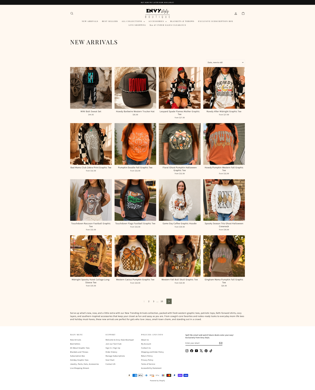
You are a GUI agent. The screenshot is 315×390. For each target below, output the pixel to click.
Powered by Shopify (157, 381)
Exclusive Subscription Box (215, 21)
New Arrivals (90, 21)
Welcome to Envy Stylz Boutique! (120, 340)
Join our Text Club (113, 344)
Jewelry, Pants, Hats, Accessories (84, 364)
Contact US (110, 364)
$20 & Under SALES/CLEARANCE (168, 25)
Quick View (91, 106)
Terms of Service (148, 364)
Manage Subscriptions (115, 356)
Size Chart (110, 360)
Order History (111, 352)
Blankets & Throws (182, 21)
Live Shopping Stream (79, 368)
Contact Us (146, 348)
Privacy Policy (147, 360)
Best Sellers (110, 21)
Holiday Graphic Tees (79, 360)
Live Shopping (137, 25)
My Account (146, 344)
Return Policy (147, 356)
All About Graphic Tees (80, 348)
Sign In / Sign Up (113, 348)
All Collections (132, 21)
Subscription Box (77, 356)
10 (162, 301)
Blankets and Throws (79, 352)
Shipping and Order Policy (152, 352)
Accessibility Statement (151, 368)
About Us (145, 340)
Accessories (157, 21)
